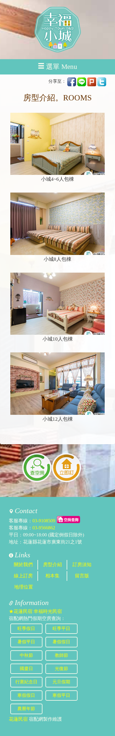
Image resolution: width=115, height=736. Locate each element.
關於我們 (23, 564)
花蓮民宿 (18, 719)
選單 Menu (61, 66)
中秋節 (26, 655)
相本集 (52, 575)
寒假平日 (61, 695)
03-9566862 (43, 527)
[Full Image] (57, 144)
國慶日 (26, 668)
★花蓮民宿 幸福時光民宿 (35, 611)
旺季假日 (26, 628)
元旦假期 (61, 681)
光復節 (61, 668)
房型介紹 (52, 564)
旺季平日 (61, 628)
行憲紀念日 (26, 681)
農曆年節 (26, 708)
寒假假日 (26, 695)
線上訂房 (23, 575)
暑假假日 (61, 641)
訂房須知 (82, 564)
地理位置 (23, 586)
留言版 (82, 575)
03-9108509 (43, 520)
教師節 (61, 655)
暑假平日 (26, 641)
